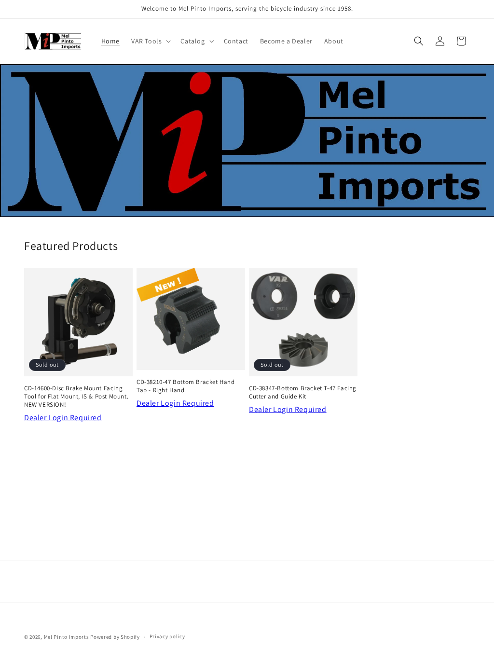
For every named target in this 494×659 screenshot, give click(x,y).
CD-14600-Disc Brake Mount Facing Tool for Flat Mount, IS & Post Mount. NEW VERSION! (76, 396)
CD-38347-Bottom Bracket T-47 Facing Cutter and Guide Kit (303, 392)
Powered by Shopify (115, 636)
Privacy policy (167, 636)
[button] (150, 41)
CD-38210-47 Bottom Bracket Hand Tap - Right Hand (186, 386)
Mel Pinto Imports (66, 636)
